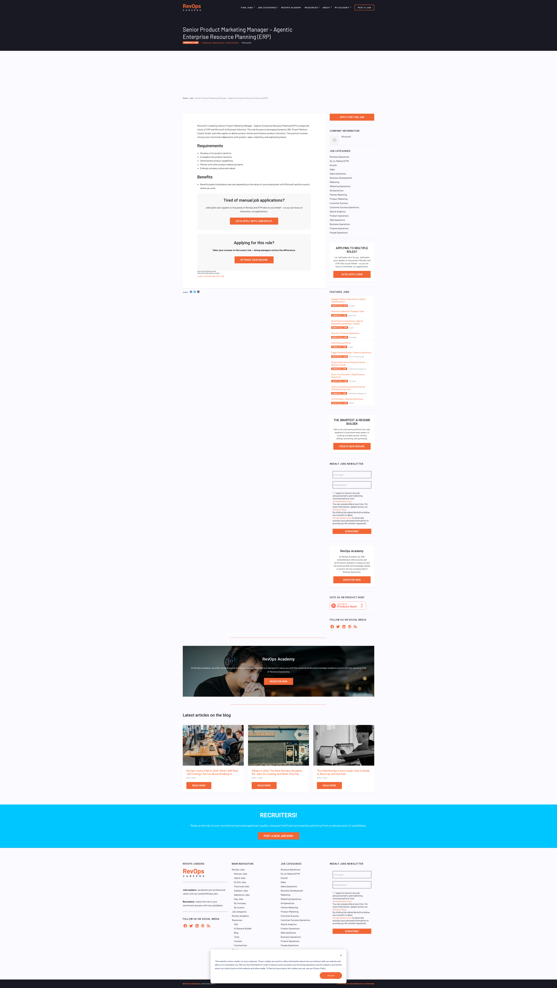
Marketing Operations (340, 186)
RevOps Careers (191, 984)
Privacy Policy (339, 509)
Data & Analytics (338, 211)
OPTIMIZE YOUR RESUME (254, 259)
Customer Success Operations (344, 207)
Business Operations (340, 224)
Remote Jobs (240, 873)
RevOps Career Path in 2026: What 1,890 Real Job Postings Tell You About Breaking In (212, 772)
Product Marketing (339, 198)
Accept (331, 975)
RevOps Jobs (238, 869)
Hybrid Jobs (239, 878)
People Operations (339, 232)
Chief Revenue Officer (341, 343)
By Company (240, 903)
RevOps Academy (291, 7)
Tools (236, 936)
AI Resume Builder (243, 928)
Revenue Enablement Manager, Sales (347, 311)
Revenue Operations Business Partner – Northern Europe (349, 363)
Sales (332, 169)
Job (191, 98)
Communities (240, 945)
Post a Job (364, 7)
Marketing (334, 182)
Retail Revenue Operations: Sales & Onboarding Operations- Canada (347, 322)
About (326, 7)
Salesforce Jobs (242, 894)
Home (185, 98)
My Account (342, 7)
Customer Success (339, 203)
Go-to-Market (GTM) (339, 161)
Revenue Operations (339, 156)
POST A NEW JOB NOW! (278, 836)
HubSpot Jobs (241, 890)
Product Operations (339, 215)
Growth (333, 165)
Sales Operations (338, 173)
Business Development (341, 177)
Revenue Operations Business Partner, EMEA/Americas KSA (348, 388)
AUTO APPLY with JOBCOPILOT (254, 221)
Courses (238, 941)
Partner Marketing (338, 194)
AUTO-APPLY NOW (352, 274)
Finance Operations (339, 228)
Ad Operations (336, 190)
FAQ (236, 924)
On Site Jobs (240, 882)
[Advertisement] (278, 72)
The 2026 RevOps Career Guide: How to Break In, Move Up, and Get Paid (343, 772)
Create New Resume (352, 446)
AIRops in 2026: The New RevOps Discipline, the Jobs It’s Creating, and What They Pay (277, 772)
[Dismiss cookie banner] (341, 956)
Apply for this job (352, 117)
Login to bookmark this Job (210, 276)
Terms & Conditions (344, 984)
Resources (311, 7)
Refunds (370, 984)
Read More (199, 785)
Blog (236, 932)
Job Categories (267, 7)
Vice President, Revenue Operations (347, 399)
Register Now (352, 579)
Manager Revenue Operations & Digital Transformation (348, 300)
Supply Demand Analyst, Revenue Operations (351, 352)
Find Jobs (247, 7)
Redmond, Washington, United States (220, 42)
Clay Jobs (238, 899)
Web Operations (337, 219)
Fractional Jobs (241, 886)
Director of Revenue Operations (345, 333)
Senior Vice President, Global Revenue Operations (348, 375)
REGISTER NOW (278, 681)
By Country (239, 907)
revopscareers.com (342, 501)
